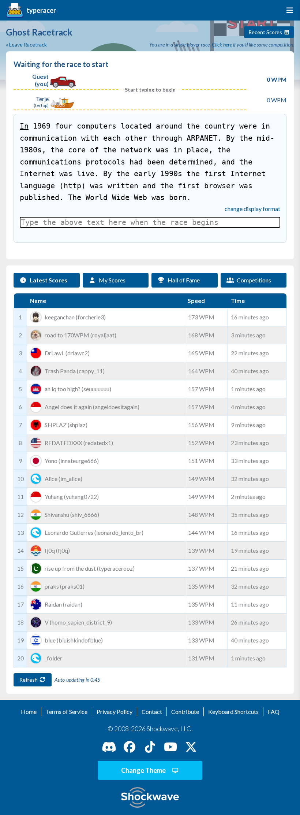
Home (29, 711)
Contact (152, 711)
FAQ (274, 711)
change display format (252, 208)
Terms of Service (66, 711)
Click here (222, 44)
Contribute (185, 711)
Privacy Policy (114, 711)
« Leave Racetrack (26, 44)
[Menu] (288, 10)
